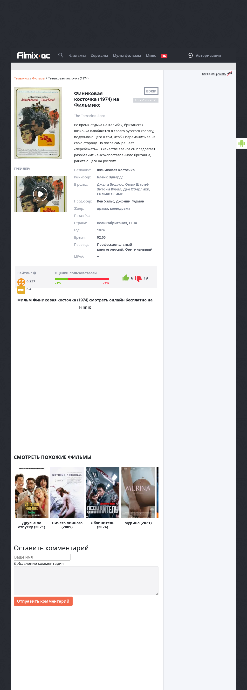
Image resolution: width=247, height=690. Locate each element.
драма (102, 208)
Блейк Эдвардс (110, 177)
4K (164, 56)
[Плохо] (138, 279)
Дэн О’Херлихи (136, 189)
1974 (101, 230)
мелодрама (120, 208)
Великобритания (112, 223)
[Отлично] (126, 277)
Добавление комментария (39, 563)
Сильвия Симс (110, 194)
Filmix (33, 55)
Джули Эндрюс (110, 184)
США (133, 223)
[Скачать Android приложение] (241, 143)
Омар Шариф (137, 184)
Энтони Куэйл (109, 189)
